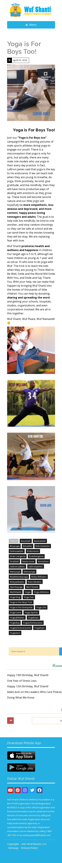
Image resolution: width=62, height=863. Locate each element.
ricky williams (38, 576)
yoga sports (31, 612)
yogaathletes (17, 617)
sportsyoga (16, 586)
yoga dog (15, 597)
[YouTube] (10, 790)
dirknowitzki (16, 551)
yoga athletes (41, 592)
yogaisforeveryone (20, 627)
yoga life (41, 607)
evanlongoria (36, 556)
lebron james (17, 566)
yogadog (15, 622)
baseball (25, 540)
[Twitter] (32, 790)
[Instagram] (25, 790)
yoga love (15, 612)
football (14, 561)
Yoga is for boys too (21, 602)
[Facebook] (39, 790)
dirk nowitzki (43, 546)
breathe (27, 546)
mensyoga (29, 571)
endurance (33, 551)
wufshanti (15, 592)
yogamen (15, 632)
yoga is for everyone (21, 607)
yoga (27, 592)
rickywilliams (17, 581)
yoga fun (29, 597)
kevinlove (43, 561)
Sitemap (13, 848)
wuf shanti (32, 586)
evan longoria (17, 556)
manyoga (15, 571)
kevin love (28, 561)
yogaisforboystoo (32, 622)
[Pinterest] (18, 790)
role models (34, 581)
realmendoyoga (19, 576)
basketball (40, 540)
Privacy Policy (29, 848)
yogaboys (33, 617)
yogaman (40, 627)
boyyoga (15, 546)
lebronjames (36, 566)
